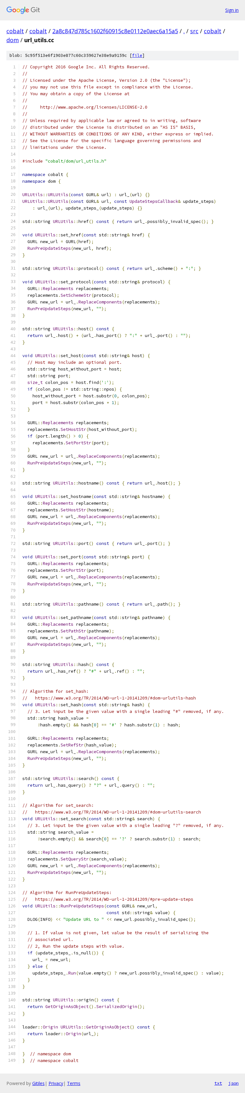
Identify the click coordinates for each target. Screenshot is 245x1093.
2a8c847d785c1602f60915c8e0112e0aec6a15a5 (115, 31)
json (233, 1083)
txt (218, 1083)
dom (12, 40)
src (194, 31)
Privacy (55, 1083)
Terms (73, 1083)
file (137, 55)
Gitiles (38, 1083)
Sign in (232, 10)
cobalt (15, 31)
